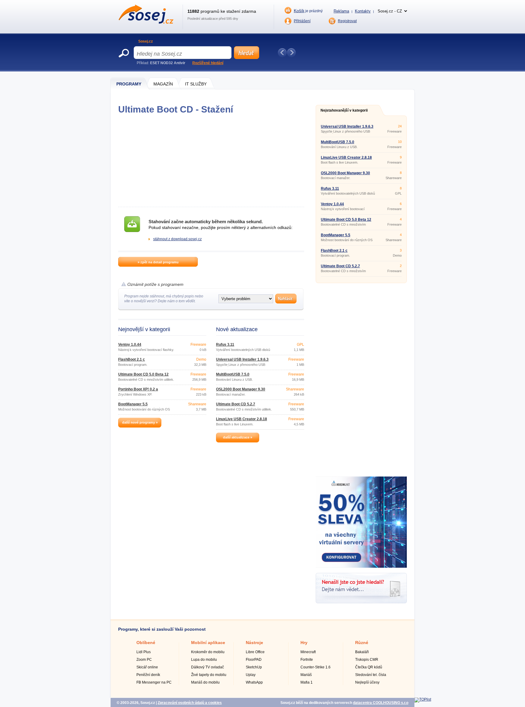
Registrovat (347, 21)
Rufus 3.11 (225, 344)
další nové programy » (140, 422)
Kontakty (363, 11)
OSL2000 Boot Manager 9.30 (240, 389)
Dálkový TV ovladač (207, 667)
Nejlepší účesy (367, 682)
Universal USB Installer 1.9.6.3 (242, 359)
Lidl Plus (143, 652)
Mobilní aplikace (208, 642)
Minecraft (308, 652)
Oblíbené (145, 642)
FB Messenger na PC (154, 682)
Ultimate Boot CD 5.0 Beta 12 (143, 374)
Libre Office (255, 652)
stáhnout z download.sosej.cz (177, 239)
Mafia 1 (306, 682)
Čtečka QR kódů (368, 667)
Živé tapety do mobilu (208, 675)
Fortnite (306, 659)
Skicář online (147, 667)
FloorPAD (254, 659)
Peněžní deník (148, 675)
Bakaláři (362, 652)
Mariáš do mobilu (205, 682)
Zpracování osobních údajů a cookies (190, 703)
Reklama (341, 11)
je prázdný (308, 10)
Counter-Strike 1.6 (315, 667)
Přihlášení (302, 21)
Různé (361, 642)
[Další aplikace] (291, 52)
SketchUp (254, 667)
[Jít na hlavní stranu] (145, 22)
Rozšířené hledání (207, 63)
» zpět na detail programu (158, 262)
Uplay (251, 675)
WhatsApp (254, 682)
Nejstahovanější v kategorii (344, 110)
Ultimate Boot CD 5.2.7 (235, 404)
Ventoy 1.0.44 (129, 344)
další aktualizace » (237, 437)
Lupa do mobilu (204, 659)
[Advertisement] (211, 160)
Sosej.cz (145, 41)
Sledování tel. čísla (370, 675)
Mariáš (306, 675)
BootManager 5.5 (133, 404)
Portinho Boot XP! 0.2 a (138, 389)
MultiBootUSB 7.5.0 (232, 374)
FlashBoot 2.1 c (131, 359)
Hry (303, 642)
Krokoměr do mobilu (208, 652)
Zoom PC (144, 659)
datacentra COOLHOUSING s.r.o (380, 703)
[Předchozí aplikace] (282, 52)
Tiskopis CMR (366, 659)
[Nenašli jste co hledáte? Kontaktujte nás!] (361, 602)
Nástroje (254, 642)
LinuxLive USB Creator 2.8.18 (241, 419)
